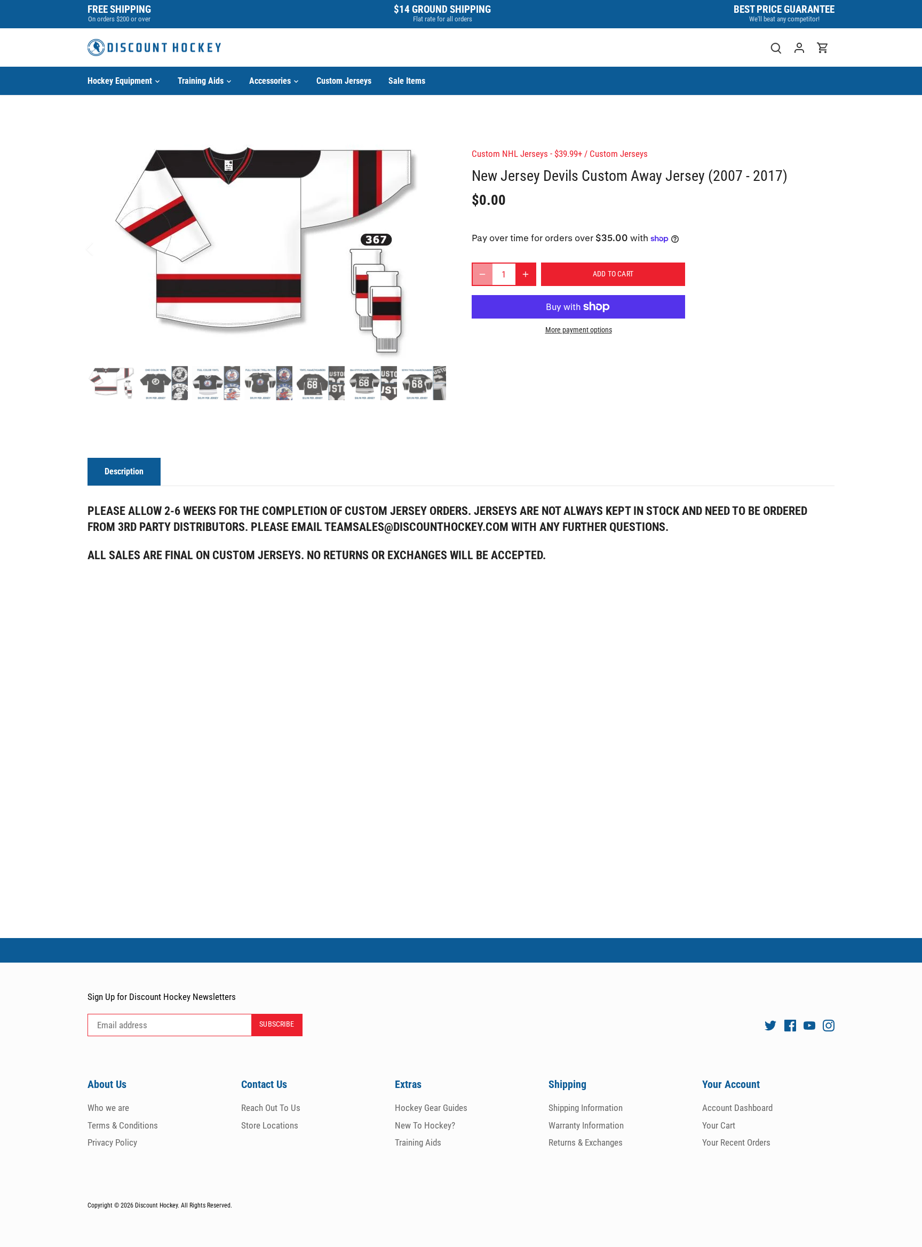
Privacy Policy (112, 1142)
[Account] (799, 47)
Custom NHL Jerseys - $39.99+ (527, 153)
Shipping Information (586, 1107)
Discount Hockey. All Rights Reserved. (183, 1205)
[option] (267, 249)
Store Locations (269, 1125)
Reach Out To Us (270, 1107)
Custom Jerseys (619, 153)
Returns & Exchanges (586, 1142)
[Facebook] (790, 1025)
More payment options (578, 330)
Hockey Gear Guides (431, 1107)
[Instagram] (828, 1025)
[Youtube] (809, 1025)
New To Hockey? (425, 1125)
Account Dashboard (737, 1107)
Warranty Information (586, 1125)
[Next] (430, 249)
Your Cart (718, 1125)
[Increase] (525, 274)
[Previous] (103, 249)
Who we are (108, 1107)
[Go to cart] (822, 47)
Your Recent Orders (736, 1142)
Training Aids (418, 1142)
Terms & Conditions (123, 1125)
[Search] (776, 47)
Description (124, 471)
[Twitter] (770, 1025)
